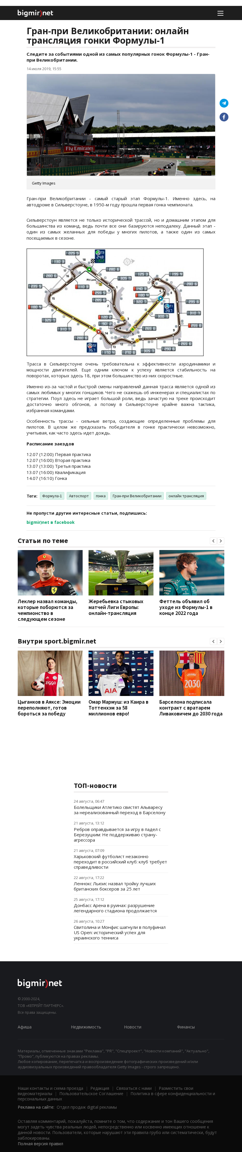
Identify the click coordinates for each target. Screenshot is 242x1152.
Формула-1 (52, 495)
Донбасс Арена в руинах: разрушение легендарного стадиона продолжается (115, 908)
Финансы (186, 1027)
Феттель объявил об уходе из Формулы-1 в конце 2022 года (185, 607)
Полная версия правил (40, 1143)
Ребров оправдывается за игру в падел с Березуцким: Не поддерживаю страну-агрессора (117, 834)
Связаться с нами (134, 1088)
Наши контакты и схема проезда (50, 1088)
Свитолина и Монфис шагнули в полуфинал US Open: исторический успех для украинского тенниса (120, 932)
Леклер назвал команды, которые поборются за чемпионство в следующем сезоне (47, 610)
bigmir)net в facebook (51, 522)
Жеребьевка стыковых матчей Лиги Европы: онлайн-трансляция (116, 607)
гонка (101, 495)
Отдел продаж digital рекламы (87, 1107)
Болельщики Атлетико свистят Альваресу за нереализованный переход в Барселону (120, 809)
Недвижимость (86, 1027)
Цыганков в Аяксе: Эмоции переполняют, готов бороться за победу (49, 707)
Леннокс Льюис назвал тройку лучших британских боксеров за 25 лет (115, 886)
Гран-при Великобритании (137, 495)
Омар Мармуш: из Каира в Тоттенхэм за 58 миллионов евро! (118, 707)
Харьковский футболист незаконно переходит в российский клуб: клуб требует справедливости (120, 861)
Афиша (25, 1027)
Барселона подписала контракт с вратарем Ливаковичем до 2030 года (191, 707)
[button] (213, 540)
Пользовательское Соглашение (91, 1093)
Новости (132, 1027)
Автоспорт (79, 495)
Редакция (99, 1088)
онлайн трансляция (186, 495)
